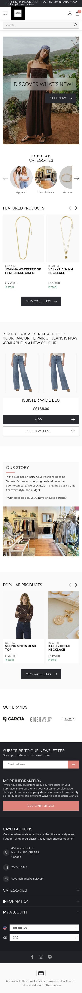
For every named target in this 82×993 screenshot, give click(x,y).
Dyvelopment (54, 985)
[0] (77, 13)
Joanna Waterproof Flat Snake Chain (23, 271)
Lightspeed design (31, 985)
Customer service (41, 806)
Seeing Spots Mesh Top (20, 647)
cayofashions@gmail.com (27, 879)
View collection (38, 301)
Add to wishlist (38, 431)
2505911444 (19, 867)
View (38, 419)
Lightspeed (67, 981)
